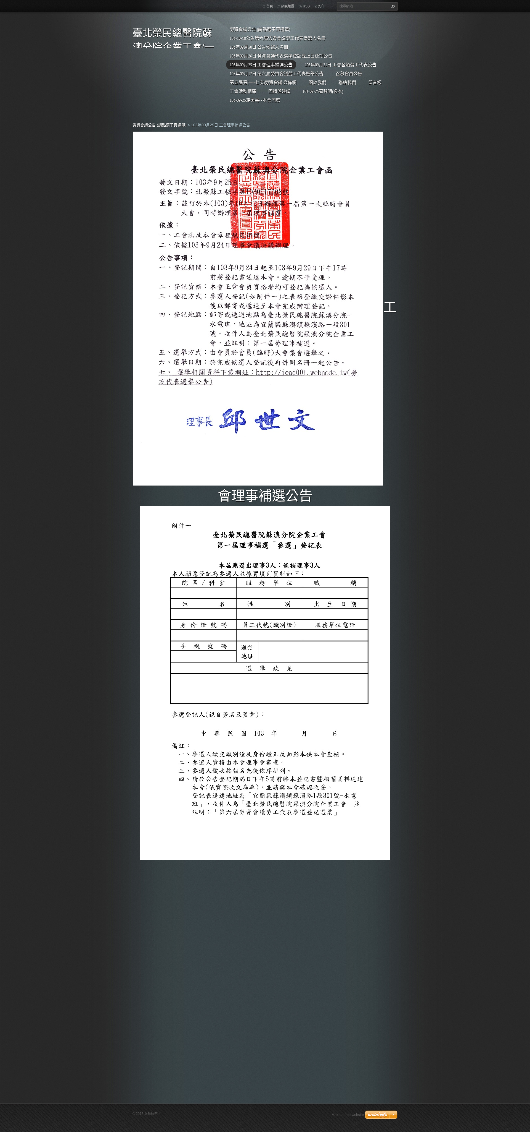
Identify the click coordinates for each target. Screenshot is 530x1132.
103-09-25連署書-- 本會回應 (255, 100)
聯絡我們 (347, 82)
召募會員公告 (349, 73)
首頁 (269, 6)
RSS (306, 6)
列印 (321, 6)
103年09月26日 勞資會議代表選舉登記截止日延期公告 (281, 56)
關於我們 (317, 82)
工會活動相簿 (243, 91)
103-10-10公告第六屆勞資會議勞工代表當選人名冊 (277, 38)
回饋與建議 (279, 91)
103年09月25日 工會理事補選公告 (261, 64)
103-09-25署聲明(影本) (323, 91)
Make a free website (348, 1115)
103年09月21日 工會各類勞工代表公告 (341, 64)
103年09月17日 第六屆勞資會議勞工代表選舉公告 (277, 73)
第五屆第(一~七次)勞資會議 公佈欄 (263, 82)
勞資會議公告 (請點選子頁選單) (260, 29)
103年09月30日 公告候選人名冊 (259, 47)
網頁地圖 (288, 6)
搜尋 (392, 6)
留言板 (374, 82)
